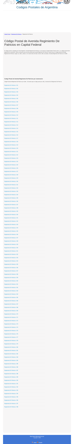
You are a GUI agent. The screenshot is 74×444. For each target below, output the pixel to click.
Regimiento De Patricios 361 (11, 284)
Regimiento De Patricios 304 (11, 95)
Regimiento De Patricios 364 (11, 294)
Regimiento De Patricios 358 (11, 274)
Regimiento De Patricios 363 (11, 290)
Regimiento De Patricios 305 (11, 98)
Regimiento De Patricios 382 (11, 353)
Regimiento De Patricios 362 (11, 287)
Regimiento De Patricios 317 (11, 138)
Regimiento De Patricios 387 (11, 370)
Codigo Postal (7, 34)
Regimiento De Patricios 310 (11, 115)
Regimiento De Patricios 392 (11, 387)
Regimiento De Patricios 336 (11, 201)
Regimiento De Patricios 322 (11, 154)
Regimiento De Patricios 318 (11, 141)
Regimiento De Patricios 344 (11, 227)
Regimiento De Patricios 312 (11, 121)
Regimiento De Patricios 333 (11, 191)
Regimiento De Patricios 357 (11, 271)
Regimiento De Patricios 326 (11, 168)
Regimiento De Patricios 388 (11, 373)
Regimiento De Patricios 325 (11, 164)
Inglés (35, 442)
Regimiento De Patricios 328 (11, 174)
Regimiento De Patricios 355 (11, 264)
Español (40, 442)
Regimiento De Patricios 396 (11, 400)
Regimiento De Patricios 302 (11, 88)
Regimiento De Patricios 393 (11, 390)
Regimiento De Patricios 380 (11, 347)
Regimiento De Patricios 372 (11, 320)
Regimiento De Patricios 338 (11, 208)
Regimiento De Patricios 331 (11, 184)
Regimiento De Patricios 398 (11, 406)
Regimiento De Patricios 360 (11, 280)
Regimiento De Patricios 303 (11, 91)
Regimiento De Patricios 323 (11, 158)
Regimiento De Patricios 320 (11, 148)
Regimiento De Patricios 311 (11, 118)
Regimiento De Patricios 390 (11, 380)
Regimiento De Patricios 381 (11, 350)
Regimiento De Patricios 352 (11, 254)
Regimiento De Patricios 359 (11, 277)
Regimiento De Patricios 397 (11, 403)
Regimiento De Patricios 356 (11, 267)
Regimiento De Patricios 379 (11, 343)
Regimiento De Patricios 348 (11, 241)
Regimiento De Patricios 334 (11, 194)
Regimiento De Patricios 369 (11, 310)
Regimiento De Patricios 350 (11, 247)
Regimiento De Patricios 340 (11, 214)
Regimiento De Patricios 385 (11, 363)
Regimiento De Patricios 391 (11, 383)
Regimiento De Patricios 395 (11, 397)
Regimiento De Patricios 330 (11, 181)
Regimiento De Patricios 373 (11, 324)
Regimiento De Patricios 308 (11, 108)
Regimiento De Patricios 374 (11, 327)
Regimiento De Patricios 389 (11, 377)
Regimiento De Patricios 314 (11, 128)
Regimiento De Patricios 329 (11, 178)
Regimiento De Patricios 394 (11, 393)
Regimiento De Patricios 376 (11, 334)
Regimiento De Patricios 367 (11, 304)
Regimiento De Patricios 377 (11, 337)
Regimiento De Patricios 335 (11, 198)
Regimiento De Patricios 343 (11, 224)
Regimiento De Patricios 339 (11, 211)
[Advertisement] (37, 21)
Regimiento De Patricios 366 (11, 300)
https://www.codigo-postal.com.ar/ (37, 436)
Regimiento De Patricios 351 (11, 251)
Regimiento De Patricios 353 (11, 257)
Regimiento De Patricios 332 (11, 188)
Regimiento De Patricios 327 (11, 171)
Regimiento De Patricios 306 (11, 101)
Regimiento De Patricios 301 (11, 85)
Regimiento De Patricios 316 (11, 135)
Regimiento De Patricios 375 (11, 330)
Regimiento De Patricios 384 (11, 360)
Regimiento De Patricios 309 (11, 111)
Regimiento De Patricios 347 (11, 237)
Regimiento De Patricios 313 (11, 125)
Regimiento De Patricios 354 (11, 261)
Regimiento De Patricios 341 (11, 217)
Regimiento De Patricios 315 (11, 131)
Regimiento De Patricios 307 (11, 105)
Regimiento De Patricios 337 (11, 204)
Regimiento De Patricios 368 (11, 307)
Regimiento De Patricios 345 (11, 231)
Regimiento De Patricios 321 (11, 151)
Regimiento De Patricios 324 (11, 161)
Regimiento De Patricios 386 (11, 367)
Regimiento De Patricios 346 (11, 234)
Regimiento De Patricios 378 (11, 340)
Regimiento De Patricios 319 (11, 145)
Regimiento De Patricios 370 (11, 314)
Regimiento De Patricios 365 (11, 297)
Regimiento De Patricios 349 (11, 244)
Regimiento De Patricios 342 (11, 221)
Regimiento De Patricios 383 (11, 357)
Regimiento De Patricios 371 (11, 317)
